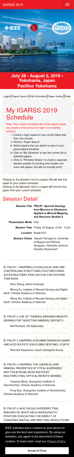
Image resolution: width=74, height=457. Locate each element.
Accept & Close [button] (37, 450)
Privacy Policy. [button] (56, 441)
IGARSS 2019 (13, 4)
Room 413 (40, 232)
